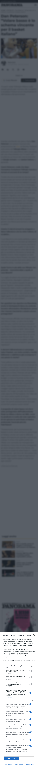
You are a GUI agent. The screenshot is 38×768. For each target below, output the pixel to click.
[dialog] (19, 700)
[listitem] (19, 666)
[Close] (34, 635)
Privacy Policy (29, 764)
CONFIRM (11, 758)
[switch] (30, 671)
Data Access (19, 764)
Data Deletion (9, 764)
